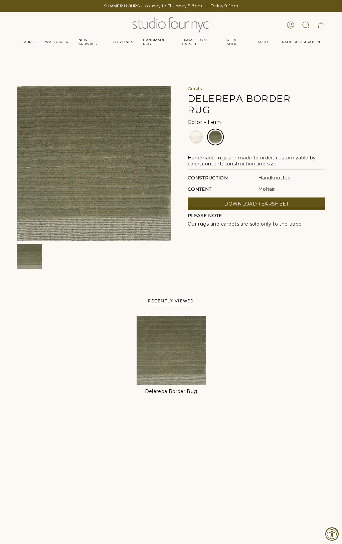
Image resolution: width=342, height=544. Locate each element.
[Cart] (321, 25)
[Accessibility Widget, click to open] (332, 534)
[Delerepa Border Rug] (171, 350)
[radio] (196, 137)
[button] (28, 42)
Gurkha (196, 88)
